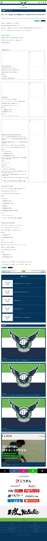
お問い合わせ (12, 523)
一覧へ (24, 271)
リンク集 (12, 531)
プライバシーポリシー (12, 526)
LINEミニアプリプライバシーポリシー (35, 526)
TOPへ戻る (23, 520)
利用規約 (35, 523)
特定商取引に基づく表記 (11, 528)
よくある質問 (35, 531)
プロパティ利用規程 (35, 528)
